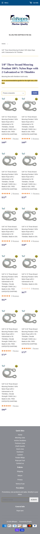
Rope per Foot (20, 460)
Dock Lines (20, 449)
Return (20, 475)
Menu (6, 3)
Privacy (20, 480)
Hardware (20, 452)
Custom (20, 455)
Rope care (20, 511)
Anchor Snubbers (20, 440)
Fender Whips (20, 457)
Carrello (35, 3)
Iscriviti (34, 500)
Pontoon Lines (20, 443)
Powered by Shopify (25, 521)
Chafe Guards (20, 446)
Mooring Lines (20, 438)
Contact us (20, 463)
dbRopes (14, 521)
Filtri (35, 93)
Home (3, 44)
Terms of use (20, 484)
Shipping (20, 471)
